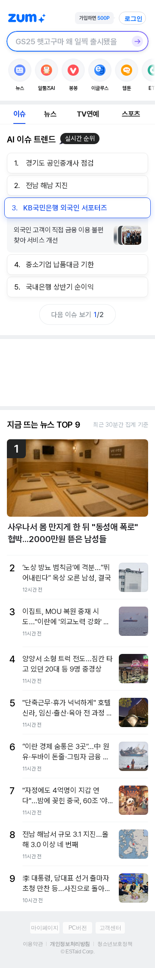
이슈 (19, 114)
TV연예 (88, 114)
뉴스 (50, 114)
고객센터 (110, 928)
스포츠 (131, 114)
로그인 (133, 18)
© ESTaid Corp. (77, 952)
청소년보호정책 (114, 944)
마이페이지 (44, 928)
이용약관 (33, 944)
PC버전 (77, 928)
